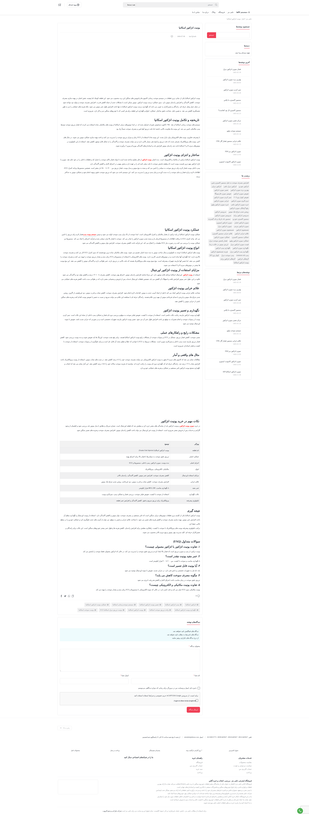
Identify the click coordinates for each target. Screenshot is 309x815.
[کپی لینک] (72, 596)
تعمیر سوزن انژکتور (221, 190)
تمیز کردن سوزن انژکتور (222, 197)
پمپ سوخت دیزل (227, 255)
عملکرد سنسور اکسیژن (240, 237)
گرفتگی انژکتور (243, 259)
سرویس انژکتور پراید (241, 215)
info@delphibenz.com (191, 737)
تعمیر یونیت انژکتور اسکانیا (149, 605)
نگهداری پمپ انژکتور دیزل (239, 252)
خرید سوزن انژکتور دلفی (240, 205)
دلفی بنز (249, 19)
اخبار (243, 19)
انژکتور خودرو (244, 186)
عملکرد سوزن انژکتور (222, 237)
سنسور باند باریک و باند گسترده (219, 219)
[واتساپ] (69, 596)
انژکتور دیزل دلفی (230, 186)
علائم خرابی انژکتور (242, 234)
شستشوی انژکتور (242, 230)
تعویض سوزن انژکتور (241, 194)
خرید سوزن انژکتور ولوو (220, 205)
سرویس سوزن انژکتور (223, 215)
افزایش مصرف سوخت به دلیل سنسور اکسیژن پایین (230, 183)
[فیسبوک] (61, 596)
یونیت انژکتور (187, 275)
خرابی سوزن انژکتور (221, 201)
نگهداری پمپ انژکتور (223, 248)
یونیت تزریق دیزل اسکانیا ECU (111, 610)
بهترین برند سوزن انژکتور (240, 190)
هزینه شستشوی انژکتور (219, 252)
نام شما (196, 675)
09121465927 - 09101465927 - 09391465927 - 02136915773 (227, 737)
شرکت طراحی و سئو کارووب (112, 811)
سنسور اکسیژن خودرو (241, 219)
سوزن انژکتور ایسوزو (224, 223)
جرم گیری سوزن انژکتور (240, 201)
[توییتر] (65, 596)
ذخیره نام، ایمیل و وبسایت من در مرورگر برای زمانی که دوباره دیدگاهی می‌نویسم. (167, 688)
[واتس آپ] (150, 764)
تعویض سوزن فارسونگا (223, 194)
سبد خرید (199, 769)
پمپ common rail (242, 255)
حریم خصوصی (161, 696)
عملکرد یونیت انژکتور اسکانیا (96, 605)
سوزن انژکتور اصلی (241, 223)
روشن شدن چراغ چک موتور (239, 212)
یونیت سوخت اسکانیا (86, 610)
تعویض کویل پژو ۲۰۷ (241, 197)
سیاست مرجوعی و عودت (242, 766)
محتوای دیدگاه (194, 646)
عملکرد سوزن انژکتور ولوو (239, 241)
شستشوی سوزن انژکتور (225, 230)
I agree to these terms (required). (185, 701)
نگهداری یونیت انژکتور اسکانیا (185, 610)
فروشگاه (199, 762)
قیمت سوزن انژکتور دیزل (240, 244)
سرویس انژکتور (220, 212)
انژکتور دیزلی (216, 186)
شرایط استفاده (148, 696)
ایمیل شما (124, 675)
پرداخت (249, 772)
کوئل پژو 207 (214, 255)
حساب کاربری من (245, 769)
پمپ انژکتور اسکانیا (172, 605)
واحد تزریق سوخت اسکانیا (159, 610)
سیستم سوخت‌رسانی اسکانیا (123, 605)
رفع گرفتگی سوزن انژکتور (239, 208)
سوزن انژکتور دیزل (225, 226)
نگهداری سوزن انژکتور (241, 248)
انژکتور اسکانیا (191, 605)
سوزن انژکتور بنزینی (241, 226)
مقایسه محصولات (245, 762)
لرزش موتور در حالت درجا (218, 244)
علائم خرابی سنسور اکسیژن (222, 234)
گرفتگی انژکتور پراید (228, 259)
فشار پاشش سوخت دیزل (218, 241)
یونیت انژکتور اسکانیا (241, 263)
